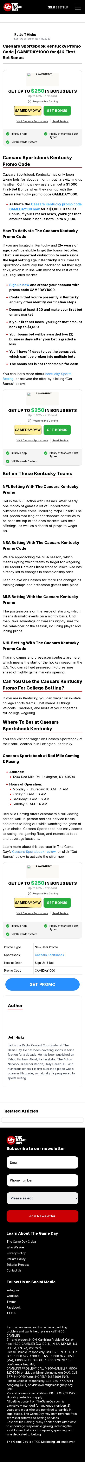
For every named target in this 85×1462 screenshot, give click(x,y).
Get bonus (57, 111)
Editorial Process (18, 1264)
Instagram (13, 1290)
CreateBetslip (57, 7)
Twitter (11, 1301)
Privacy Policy (16, 1253)
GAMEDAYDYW (28, 111)
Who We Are (15, 1247)
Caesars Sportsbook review (33, 852)
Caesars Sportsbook (49, 955)
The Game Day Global (22, 1241)
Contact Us (14, 1270)
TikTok (11, 1313)
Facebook (14, 1307)
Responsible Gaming (45, 101)
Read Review (60, 121)
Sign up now (19, 285)
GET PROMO (43, 984)
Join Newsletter (42, 1216)
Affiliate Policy (16, 1259)
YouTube (13, 1296)
